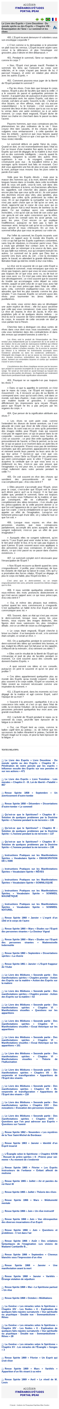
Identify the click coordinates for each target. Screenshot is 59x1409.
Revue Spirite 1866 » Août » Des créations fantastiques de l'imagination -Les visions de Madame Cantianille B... (29, 1243)
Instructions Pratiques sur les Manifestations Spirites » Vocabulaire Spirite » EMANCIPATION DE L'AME (29, 858)
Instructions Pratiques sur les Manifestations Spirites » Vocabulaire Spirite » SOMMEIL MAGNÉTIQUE (29, 893)
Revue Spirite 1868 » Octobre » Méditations (28, 1298)
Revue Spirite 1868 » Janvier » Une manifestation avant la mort (29, 1267)
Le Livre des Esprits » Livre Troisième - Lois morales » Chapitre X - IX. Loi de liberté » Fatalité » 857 (29, 782)
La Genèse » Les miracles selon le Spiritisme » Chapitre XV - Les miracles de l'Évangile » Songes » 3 (29, 1347)
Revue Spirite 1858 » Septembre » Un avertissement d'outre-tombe (29, 794)
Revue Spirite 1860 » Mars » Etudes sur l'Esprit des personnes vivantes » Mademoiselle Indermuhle (29, 942)
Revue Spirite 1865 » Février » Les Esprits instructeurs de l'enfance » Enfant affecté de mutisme (29, 1170)
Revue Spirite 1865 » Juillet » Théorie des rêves (30, 1192)
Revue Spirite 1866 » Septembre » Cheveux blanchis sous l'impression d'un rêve (29, 1256)
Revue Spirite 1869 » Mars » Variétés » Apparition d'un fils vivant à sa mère (29, 1370)
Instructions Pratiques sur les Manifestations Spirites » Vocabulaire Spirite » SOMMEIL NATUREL (29, 907)
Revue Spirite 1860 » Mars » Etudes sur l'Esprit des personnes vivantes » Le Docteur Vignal (29, 930)
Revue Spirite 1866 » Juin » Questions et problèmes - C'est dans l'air (29, 1231)
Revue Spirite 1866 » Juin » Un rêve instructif (29, 1211)
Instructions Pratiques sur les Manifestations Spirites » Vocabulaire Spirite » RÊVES (29, 870)
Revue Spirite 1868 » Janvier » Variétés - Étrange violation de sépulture (29, 1278)
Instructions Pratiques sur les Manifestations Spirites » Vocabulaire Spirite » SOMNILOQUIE (29, 881)
